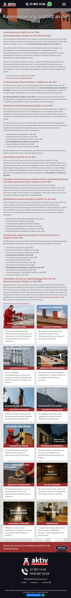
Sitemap (45, 582)
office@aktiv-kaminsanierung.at (35, 579)
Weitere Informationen (33, 595)
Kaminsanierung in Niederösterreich (19, 78)
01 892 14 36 (38, 569)
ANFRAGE (61, 548)
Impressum (34, 582)
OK (43, 595)
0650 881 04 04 (39, 573)
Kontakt (23, 582)
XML (49, 582)
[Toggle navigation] (64, 4)
